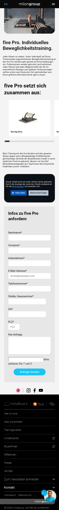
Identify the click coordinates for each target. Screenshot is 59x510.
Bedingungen (18, 186)
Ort (10, 309)
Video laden (20, 193)
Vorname (14, 245)
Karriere (8, 471)
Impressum (10, 495)
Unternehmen (16, 258)
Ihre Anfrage (15, 334)
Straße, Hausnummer (21, 296)
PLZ (10, 321)
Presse (7, 462)
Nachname (15, 232)
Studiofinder (10, 446)
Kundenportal (11, 438)
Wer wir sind (10, 413)
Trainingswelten (12, 430)
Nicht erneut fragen (38, 193)
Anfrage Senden (29, 372)
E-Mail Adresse (17, 270)
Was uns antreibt (13, 421)
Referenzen (10, 454)
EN (5, 4)
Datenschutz (25, 495)
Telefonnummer (18, 283)
